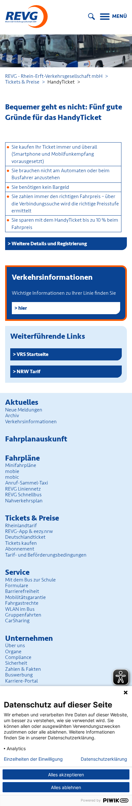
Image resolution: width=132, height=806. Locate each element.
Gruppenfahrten (23, 615)
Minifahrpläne (20, 465)
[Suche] (91, 16)
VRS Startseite (32, 354)
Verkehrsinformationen (31, 421)
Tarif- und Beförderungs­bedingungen (46, 555)
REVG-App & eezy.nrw (29, 531)
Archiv (12, 415)
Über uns (15, 645)
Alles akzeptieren (66, 774)
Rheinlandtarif (21, 525)
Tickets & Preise (22, 82)
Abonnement (19, 549)
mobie (12, 471)
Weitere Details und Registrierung (49, 243)
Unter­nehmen (29, 638)
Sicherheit (16, 663)
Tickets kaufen (21, 543)
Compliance (18, 657)
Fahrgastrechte (21, 603)
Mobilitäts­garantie (25, 597)
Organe (13, 651)
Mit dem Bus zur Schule (30, 580)
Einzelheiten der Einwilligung (33, 759)
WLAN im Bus (20, 609)
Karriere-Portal (21, 681)
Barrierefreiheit (22, 591)
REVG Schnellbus (23, 495)
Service (17, 572)
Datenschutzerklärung (104, 759)
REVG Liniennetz (23, 489)
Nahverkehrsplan (24, 501)
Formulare (16, 585)
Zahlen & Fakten (23, 669)
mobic (12, 477)
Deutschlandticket (25, 537)
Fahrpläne (22, 458)
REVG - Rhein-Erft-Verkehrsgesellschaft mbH (54, 76)
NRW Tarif (28, 371)
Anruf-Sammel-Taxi (26, 483)
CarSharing (17, 620)
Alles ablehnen (66, 787)
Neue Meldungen (23, 410)
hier (22, 308)
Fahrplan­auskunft (36, 439)
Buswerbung (19, 675)
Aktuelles (21, 402)
